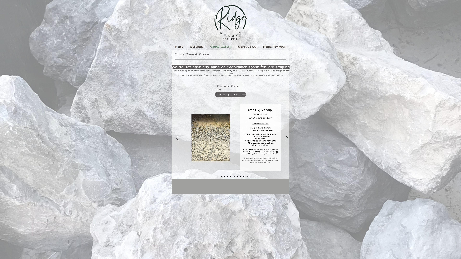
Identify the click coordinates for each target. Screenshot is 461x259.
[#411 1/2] (221, 176)
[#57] (237, 176)
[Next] (287, 138)
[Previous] (177, 138)
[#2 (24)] (240, 176)
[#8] (230, 176)
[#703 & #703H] (217, 176)
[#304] (227, 176)
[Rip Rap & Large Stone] (247, 176)
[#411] (224, 176)
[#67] (234, 176)
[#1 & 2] (243, 176)
